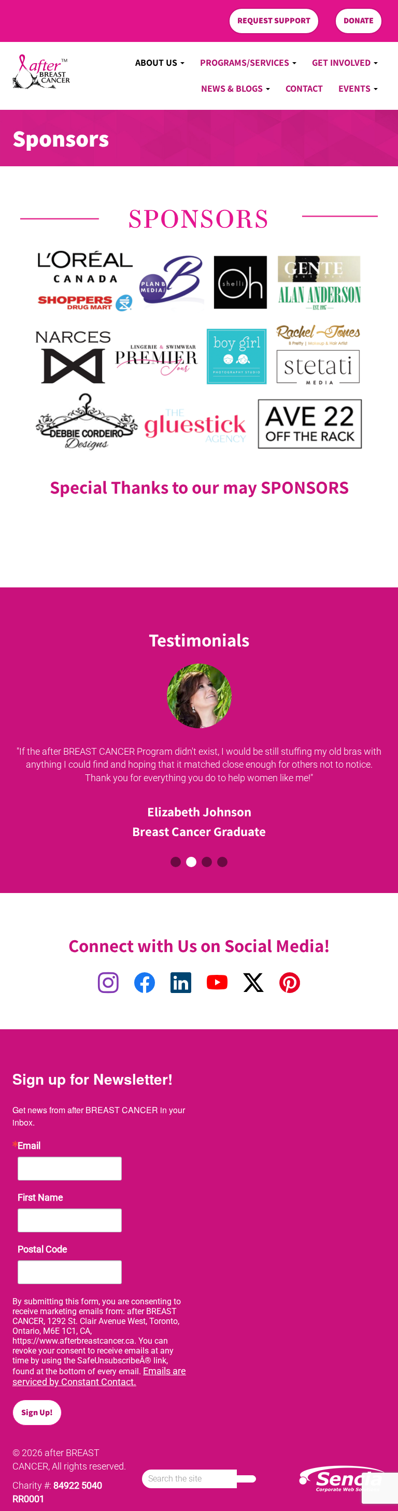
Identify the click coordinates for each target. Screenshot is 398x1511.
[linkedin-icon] (180, 983)
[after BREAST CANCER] (41, 72)
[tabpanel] (199, 754)
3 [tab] (207, 862)
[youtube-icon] (217, 983)
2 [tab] (191, 862)
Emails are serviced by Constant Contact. (99, 1376)
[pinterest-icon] (289, 983)
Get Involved (342, 62)
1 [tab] (175, 862)
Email (29, 1145)
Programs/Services (245, 62)
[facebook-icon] (144, 983)
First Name (40, 1197)
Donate (359, 20)
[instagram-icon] (108, 983)
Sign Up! (37, 1412)
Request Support (273, 20)
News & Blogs (233, 88)
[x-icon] (253, 983)
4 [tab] (222, 862)
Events (355, 88)
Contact (304, 88)
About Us (157, 62)
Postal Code (42, 1249)
